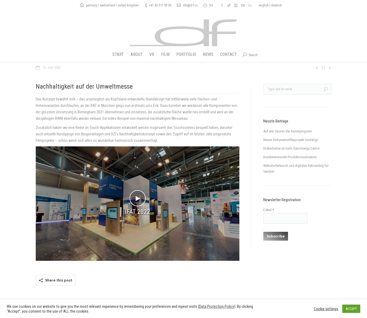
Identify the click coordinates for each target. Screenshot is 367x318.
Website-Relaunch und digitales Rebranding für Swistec (296, 169)
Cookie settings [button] (326, 308)
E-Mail (268, 210)
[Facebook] (222, 5)
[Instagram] (236, 5)
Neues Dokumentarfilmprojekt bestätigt (290, 140)
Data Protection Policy (216, 306)
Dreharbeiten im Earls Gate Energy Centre (291, 148)
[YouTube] (243, 5)
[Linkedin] (250, 5)
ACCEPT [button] (351, 309)
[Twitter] (229, 5)
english (264, 5)
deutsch (276, 5)
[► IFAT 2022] (137, 259)
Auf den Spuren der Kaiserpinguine (287, 131)
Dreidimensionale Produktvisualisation (290, 157)
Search (253, 55)
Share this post (58, 280)
